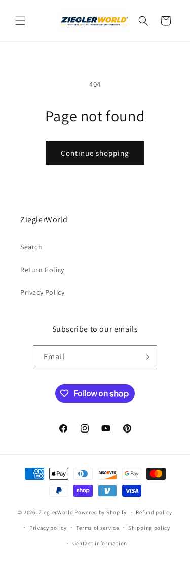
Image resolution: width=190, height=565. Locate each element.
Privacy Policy (42, 292)
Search (31, 246)
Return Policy (42, 269)
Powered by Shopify (100, 512)
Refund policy (154, 512)
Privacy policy (48, 527)
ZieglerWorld (56, 512)
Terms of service (97, 527)
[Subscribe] (145, 357)
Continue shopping (95, 153)
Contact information (99, 543)
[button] (20, 21)
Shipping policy (149, 527)
